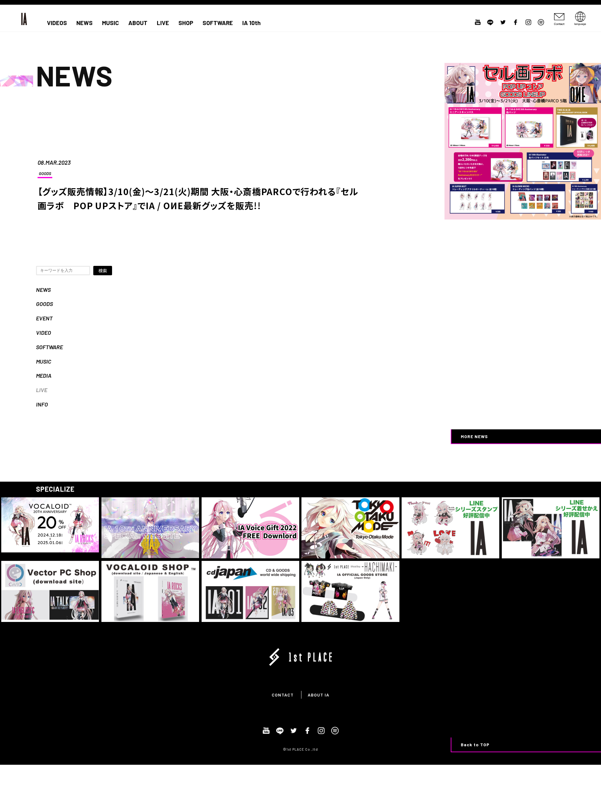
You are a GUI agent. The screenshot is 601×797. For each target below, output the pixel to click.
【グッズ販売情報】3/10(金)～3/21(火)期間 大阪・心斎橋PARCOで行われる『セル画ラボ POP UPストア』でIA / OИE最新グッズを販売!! (198, 198)
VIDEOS (57, 22)
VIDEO (43, 332)
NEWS (84, 22)
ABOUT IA (318, 694)
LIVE (163, 22)
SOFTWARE (218, 22)
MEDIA (43, 375)
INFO (42, 404)
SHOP (185, 22)
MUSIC (110, 22)
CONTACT (283, 694)
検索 (102, 270)
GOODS (45, 173)
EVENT (44, 318)
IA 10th (251, 22)
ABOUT (137, 22)
